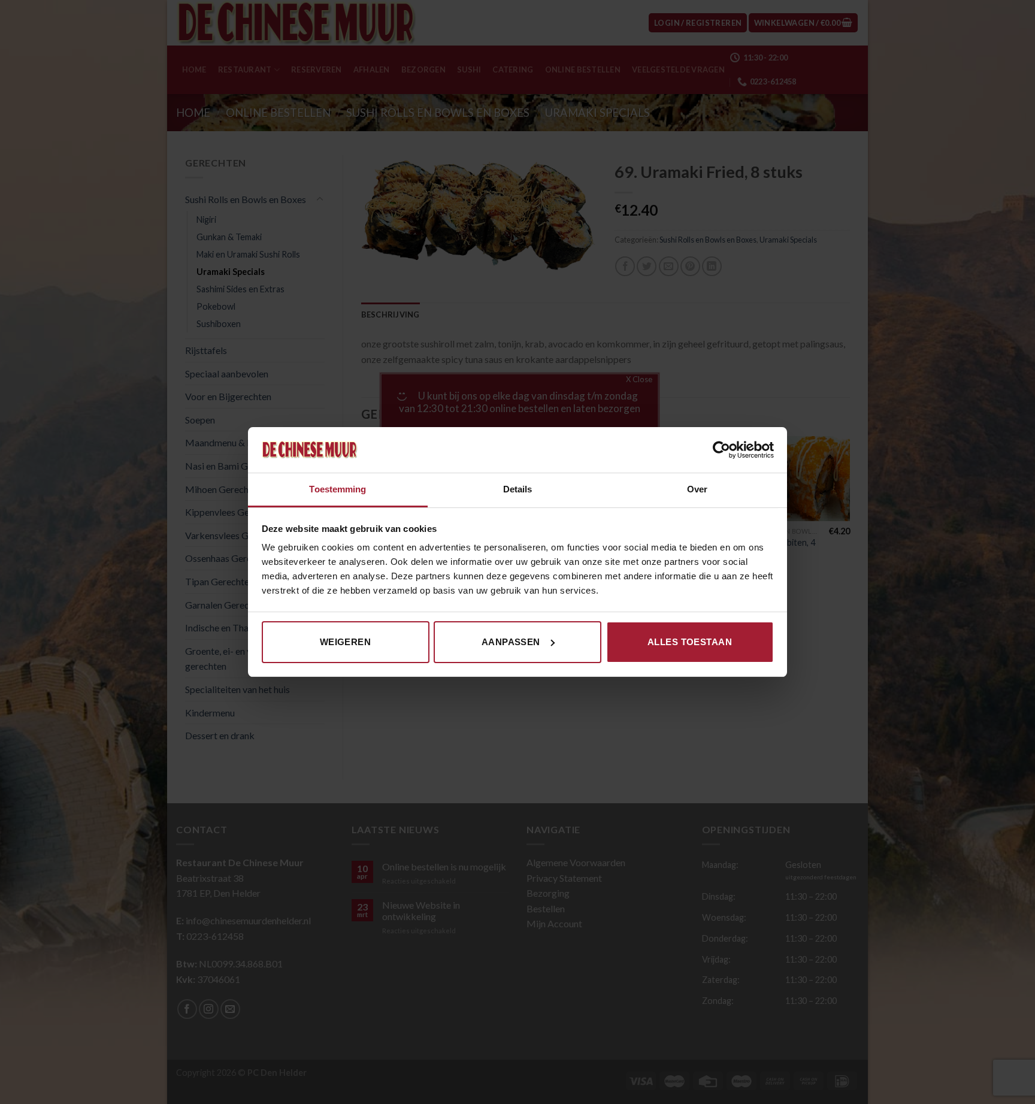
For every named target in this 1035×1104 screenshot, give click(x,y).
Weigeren (345, 642)
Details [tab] (517, 489)
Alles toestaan (689, 642)
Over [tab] (697, 489)
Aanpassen (511, 642)
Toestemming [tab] (337, 489)
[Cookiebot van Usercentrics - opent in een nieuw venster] (721, 450)
